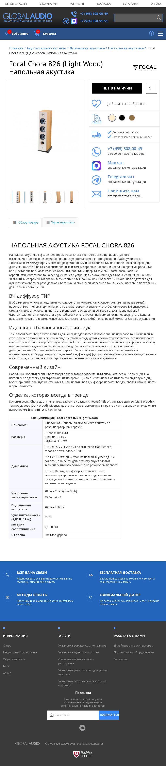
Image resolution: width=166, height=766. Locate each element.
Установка (130, 3)
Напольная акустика (127, 48)
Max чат (115, 162)
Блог (6, 666)
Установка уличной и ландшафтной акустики (82, 672)
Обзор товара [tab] (28, 222)
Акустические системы (48, 48)
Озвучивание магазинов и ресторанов (76, 661)
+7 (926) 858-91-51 (94, 21)
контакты (77, 3)
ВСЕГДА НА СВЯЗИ (32, 572)
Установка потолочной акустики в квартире (82, 683)
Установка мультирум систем (78, 652)
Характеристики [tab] (63, 222)
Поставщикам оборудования (134, 652)
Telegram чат (120, 176)
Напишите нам (123, 191)
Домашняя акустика (88, 48)
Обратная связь (16, 3)
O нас (7, 645)
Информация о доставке (20, 652)
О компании (48, 3)
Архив (7, 673)
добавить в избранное (127, 103)
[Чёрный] (122, 118)
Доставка (104, 3)
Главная (17, 48)
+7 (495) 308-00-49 (93, 14)
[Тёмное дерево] (132, 118)
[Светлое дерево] (112, 118)
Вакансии (120, 659)
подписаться (109, 715)
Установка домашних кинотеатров (82, 645)
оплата (156, 3)
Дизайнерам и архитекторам (133, 645)
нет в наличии (117, 88)
